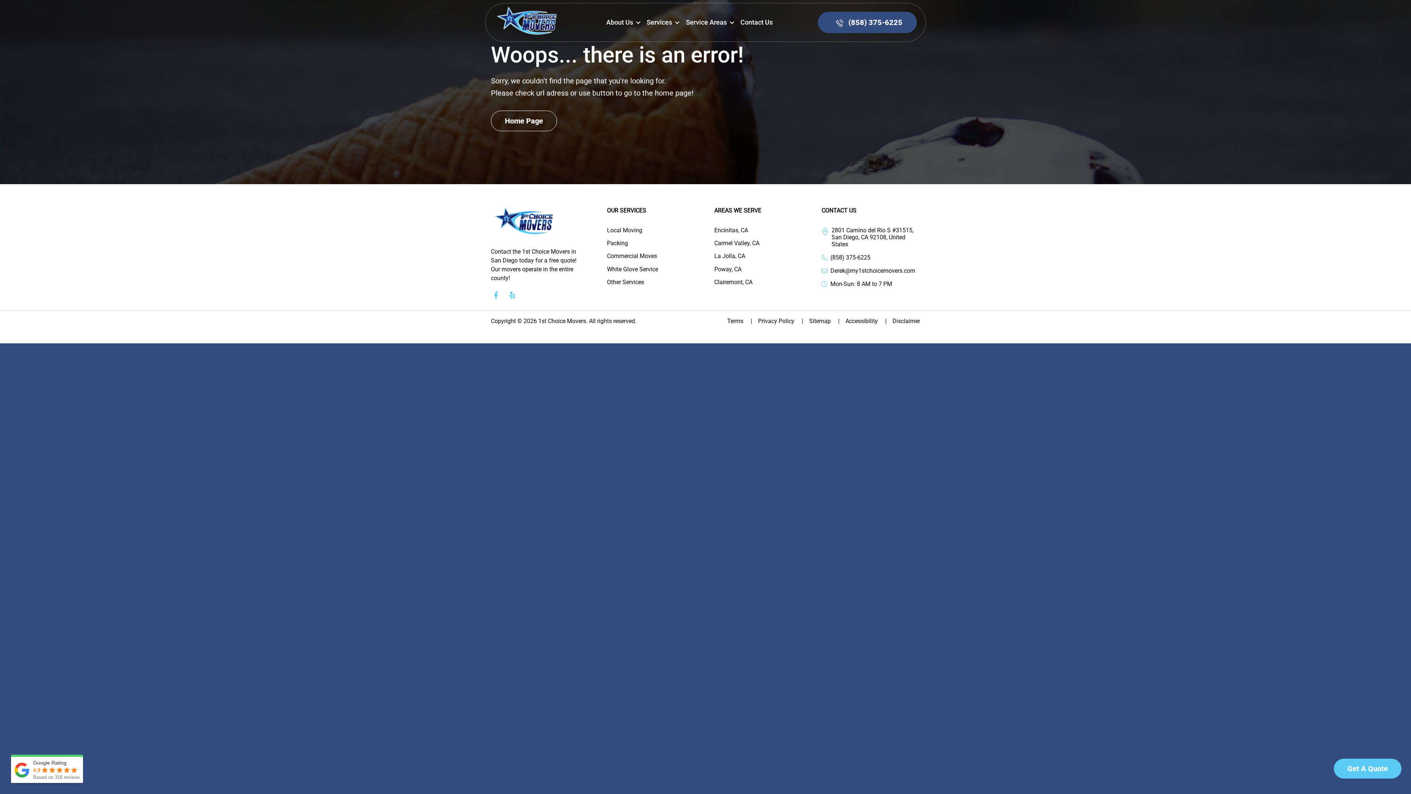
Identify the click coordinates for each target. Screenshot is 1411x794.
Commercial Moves (632, 256)
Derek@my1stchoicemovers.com (872, 270)
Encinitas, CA (731, 230)
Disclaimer (906, 321)
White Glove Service (632, 269)
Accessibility (866, 321)
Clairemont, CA (733, 282)
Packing (617, 243)
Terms (739, 321)
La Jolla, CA (729, 256)
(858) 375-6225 (850, 257)
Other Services (625, 282)
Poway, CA (728, 269)
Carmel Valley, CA (737, 243)
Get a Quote (1367, 768)
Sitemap (824, 321)
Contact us (756, 22)
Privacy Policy (780, 321)
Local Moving (624, 230)
